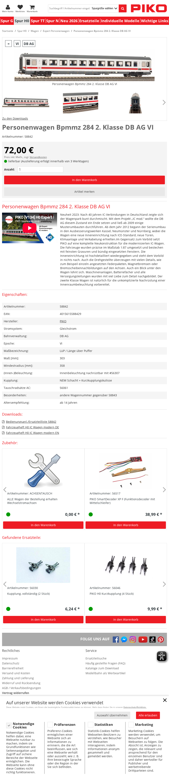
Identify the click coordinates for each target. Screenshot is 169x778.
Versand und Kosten (16, 673)
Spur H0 (22, 20)
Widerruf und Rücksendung (21, 683)
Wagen (35, 31)
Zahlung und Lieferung (18, 678)
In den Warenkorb (84, 180)
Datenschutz (10, 663)
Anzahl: (9, 169)
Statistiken (103, 724)
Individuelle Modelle (120, 20)
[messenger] (124, 639)
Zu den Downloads (15, 118)
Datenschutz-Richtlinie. (135, 707)
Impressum (10, 658)
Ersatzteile (89, 20)
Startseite (7, 31)
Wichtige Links (154, 20)
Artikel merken (84, 192)
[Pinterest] (161, 639)
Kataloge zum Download (102, 668)
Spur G (7, 20)
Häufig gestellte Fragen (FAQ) (105, 663)
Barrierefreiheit (12, 668)
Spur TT (38, 20)
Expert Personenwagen (56, 31)
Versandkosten (38, 157)
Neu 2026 (68, 20)
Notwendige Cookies (23, 725)
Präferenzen (64, 724)
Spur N (52, 20)
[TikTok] (152, 639)
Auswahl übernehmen (112, 715)
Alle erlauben (148, 715)
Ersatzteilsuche (96, 658)
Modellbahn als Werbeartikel (106, 673)
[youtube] (142, 639)
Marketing (144, 724)
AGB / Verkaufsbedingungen (21, 688)
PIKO (63, 321)
